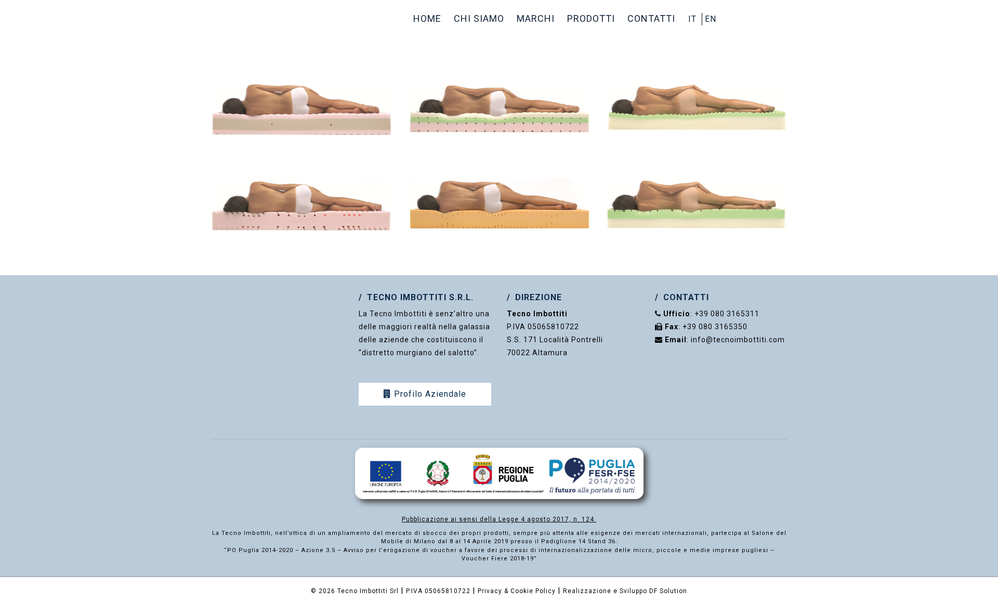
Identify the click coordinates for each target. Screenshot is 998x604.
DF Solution (668, 591)
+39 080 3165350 (714, 327)
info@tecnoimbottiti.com (738, 339)
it (692, 19)
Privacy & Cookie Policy (517, 591)
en (710, 19)
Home (427, 18)
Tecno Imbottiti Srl (368, 591)
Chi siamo (479, 18)
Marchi (536, 18)
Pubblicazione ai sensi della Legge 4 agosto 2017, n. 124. (499, 519)
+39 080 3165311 (726, 314)
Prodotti (591, 18)
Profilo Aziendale (428, 394)
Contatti (651, 18)
